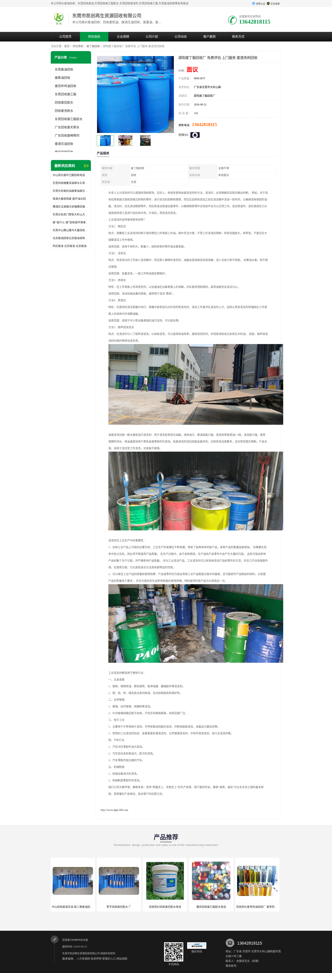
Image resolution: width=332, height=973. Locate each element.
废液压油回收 (64, 143)
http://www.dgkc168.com (114, 810)
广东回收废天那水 (67, 127)
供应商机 (94, 36)
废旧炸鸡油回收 (65, 86)
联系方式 (238, 36)
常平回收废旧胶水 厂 (72, 906)
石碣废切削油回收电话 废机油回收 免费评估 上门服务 (268, 906)
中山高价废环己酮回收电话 (69, 175)
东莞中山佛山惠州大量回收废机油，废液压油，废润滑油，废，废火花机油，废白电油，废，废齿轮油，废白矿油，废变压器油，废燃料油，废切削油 (71, 230)
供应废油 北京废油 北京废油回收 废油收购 (71, 246)
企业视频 (123, 36)
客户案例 (209, 36)
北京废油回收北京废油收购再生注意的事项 (71, 238)
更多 (86, 165)
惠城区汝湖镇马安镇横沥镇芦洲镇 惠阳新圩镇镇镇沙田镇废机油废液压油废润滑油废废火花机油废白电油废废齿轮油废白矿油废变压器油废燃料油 (71, 206)
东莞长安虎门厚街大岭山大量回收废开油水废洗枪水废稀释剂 (71, 214)
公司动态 (180, 36)
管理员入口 (109, 958)
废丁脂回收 (93, 46)
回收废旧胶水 (64, 102)
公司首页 (65, 36)
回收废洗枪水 (64, 110)
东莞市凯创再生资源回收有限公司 (81, 953)
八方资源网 (83, 958)
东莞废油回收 (64, 69)
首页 (67, 46)
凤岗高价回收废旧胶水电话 (119, 906)
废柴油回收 (62, 77)
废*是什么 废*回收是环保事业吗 (71, 222)
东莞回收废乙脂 (65, 94)
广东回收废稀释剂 (67, 135)
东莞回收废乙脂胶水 (68, 119)
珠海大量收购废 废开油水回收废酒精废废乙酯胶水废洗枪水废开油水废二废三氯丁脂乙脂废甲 (71, 198)
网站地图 (121, 958)
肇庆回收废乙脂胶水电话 (165, 906)
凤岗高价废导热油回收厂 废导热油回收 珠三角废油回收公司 (225, 906)
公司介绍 (152, 36)
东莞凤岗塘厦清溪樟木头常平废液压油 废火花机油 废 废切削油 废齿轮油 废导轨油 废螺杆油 (71, 183)
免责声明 (96, 958)
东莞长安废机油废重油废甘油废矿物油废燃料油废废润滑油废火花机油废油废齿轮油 (71, 190)
